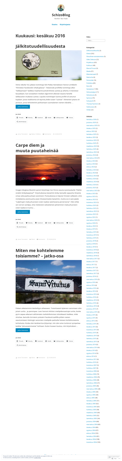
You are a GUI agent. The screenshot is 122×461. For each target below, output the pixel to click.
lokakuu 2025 (90, 128)
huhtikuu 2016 (91, 297)
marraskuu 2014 (91, 347)
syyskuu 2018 (90, 244)
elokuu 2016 (90, 285)
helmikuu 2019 (91, 238)
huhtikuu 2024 (91, 179)
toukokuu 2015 (91, 330)
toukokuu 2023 (91, 202)
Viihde (88, 110)
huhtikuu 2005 (91, 410)
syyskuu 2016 (90, 282)
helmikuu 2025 (91, 149)
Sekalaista (89, 89)
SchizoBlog (61, 14)
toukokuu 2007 (91, 365)
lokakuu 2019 (90, 229)
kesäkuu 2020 (91, 226)
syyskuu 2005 (90, 395)
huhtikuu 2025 (91, 143)
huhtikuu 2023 (91, 205)
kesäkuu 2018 (91, 247)
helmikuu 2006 (91, 380)
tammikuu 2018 (91, 256)
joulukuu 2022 (91, 214)
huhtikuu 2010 (91, 362)
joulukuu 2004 (91, 421)
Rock (88, 86)
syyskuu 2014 (90, 353)
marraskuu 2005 (91, 389)
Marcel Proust (91, 68)
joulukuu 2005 (91, 386)
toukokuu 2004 (91, 442)
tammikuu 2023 (91, 211)
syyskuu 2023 (90, 196)
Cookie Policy (37, 457)
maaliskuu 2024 (91, 182)
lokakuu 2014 (90, 350)
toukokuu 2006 (91, 371)
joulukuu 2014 (91, 344)
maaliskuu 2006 (91, 377)
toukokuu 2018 (91, 250)
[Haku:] (95, 40)
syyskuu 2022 (90, 217)
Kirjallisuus (90, 62)
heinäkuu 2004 (91, 436)
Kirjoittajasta (65, 24)
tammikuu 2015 (91, 342)
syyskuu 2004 (90, 430)
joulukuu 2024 (91, 155)
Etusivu (54, 24)
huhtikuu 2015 (91, 333)
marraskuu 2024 (91, 158)
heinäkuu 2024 (91, 170)
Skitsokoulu (90, 95)
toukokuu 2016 (91, 294)
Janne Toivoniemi (22, 134)
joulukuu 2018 (91, 241)
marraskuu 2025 (91, 125)
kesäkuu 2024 (91, 173)
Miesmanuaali (91, 74)
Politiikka (38, 134)
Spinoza (89, 98)
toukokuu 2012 (91, 359)
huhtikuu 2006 (91, 374)
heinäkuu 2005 (91, 401)
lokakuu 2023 (90, 193)
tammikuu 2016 (91, 306)
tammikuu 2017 (91, 273)
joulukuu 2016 (91, 276)
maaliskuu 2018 (91, 253)
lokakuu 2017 (90, 262)
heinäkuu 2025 (91, 134)
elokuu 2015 (90, 321)
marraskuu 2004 (91, 424)
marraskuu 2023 (91, 191)
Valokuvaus (90, 107)
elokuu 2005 (90, 398)
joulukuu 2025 (91, 122)
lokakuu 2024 (90, 161)
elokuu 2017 (90, 265)
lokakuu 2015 (90, 315)
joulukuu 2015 (91, 309)
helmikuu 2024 (91, 185)
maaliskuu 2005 (91, 413)
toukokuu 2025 (91, 140)
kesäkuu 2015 (91, 327)
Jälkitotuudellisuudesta (40, 46)
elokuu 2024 (90, 167)
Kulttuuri (89, 65)
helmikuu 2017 (91, 270)
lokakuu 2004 (90, 427)
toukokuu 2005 (91, 407)
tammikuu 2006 (91, 383)
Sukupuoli (89, 101)
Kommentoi (48, 134)
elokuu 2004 (90, 433)
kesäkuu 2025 (91, 137)
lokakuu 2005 (90, 392)
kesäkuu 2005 (91, 404)
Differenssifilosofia (92, 51)
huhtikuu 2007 (91, 368)
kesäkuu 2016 (91, 291)
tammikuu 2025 (91, 152)
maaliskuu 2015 (91, 336)
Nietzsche (89, 77)
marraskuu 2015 (91, 312)
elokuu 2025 (90, 131)
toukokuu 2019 (91, 235)
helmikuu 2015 (91, 339)
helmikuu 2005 (91, 415)
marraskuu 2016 (91, 279)
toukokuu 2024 (91, 176)
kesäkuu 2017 (91, 268)
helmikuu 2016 (91, 303)
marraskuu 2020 (91, 220)
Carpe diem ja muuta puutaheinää (37, 147)
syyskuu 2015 (90, 318)
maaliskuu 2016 (91, 300)
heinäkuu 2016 (91, 288)
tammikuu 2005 (91, 418)
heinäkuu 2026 (91, 119)
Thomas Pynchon (92, 104)
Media (33, 134)
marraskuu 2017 (91, 259)
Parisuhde (89, 80)
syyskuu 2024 (90, 164)
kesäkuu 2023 (91, 199)
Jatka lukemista (22, 107)
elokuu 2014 (90, 356)
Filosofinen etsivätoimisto (95, 56)
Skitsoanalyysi (91, 92)
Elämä (33, 239)
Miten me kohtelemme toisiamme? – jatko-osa (40, 253)
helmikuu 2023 (91, 208)
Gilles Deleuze (91, 59)
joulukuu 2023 (91, 188)
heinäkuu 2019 (91, 232)
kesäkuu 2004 (91, 439)
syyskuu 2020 (90, 223)
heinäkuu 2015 (91, 324)
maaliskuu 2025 (91, 146)
